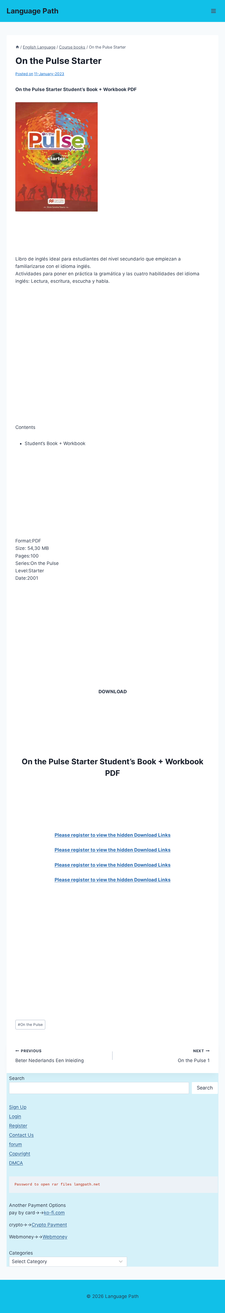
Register (18, 1125)
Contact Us (21, 1135)
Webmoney (55, 1237)
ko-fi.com (54, 1212)
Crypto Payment (49, 1224)
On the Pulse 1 (194, 1056)
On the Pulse (30, 1024)
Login (15, 1116)
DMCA (16, 1163)
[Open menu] (213, 11)
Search (16, 1078)
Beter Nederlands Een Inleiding (49, 1056)
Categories (21, 1253)
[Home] (17, 47)
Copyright (19, 1153)
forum (15, 1144)
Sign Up (17, 1107)
